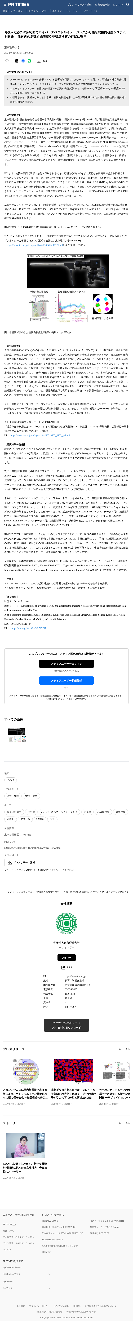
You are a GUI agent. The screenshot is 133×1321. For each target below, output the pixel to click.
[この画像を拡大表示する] (16, 735)
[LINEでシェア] (29, 61)
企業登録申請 (102, 4)
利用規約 (77, 1306)
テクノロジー (17, 10)
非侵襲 (40, 819)
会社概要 (21, 1306)
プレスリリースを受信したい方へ (18, 1236)
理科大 (31, 812)
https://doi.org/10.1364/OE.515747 (29, 628)
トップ (8, 891)
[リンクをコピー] (45, 61)
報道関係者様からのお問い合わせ (100, 1306)
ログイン (118, 4)
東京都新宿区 (11, 834)
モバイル (33, 10)
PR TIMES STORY (50, 1220)
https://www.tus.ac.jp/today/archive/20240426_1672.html (35, 245)
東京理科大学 (14, 812)
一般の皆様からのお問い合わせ (81, 1311)
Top (5, 10)
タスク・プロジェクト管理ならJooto (107, 1220)
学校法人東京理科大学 (48, 891)
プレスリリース (24, 891)
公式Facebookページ (12, 1267)
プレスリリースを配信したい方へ (18, 1243)
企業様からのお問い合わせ (49, 1311)
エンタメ (57, 10)
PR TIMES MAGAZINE (52, 1239)
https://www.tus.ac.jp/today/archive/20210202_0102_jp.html (40, 435)
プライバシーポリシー (39, 1306)
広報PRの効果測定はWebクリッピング (60, 1245)
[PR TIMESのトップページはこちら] (18, 4)
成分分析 (25, 819)
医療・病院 (13, 796)
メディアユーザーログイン (66, 663)
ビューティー (72, 10)
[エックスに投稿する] (17, 61)
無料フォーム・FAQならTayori (104, 1227)
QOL (52, 819)
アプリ (45, 10)
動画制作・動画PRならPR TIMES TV (58, 1227)
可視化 (10, 819)
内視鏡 (87, 812)
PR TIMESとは (9, 1224)
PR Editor (46, 1252)
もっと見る (124, 1049)
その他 (10, 780)
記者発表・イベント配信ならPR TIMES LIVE (62, 1233)
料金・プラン (9, 1230)
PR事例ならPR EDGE (99, 1233)
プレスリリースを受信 (79, 4)
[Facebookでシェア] (23, 61)
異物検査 (120, 812)
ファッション (90, 10)
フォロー (66, 957)
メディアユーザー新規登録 (66, 680)
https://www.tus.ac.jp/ (75, 976)
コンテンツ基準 (61, 1306)
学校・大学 (31, 796)
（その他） (26, 834)
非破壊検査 (103, 812)
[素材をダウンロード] (39, 61)
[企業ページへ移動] (66, 924)
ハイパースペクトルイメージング (59, 812)
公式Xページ (8, 1281)
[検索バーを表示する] (128, 4)
